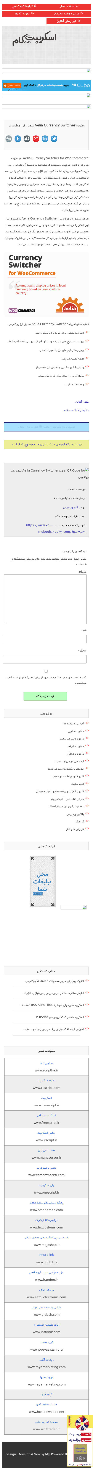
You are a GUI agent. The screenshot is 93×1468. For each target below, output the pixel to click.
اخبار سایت (77, 784)
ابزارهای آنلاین (66, 20)
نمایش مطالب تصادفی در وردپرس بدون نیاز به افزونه (54, 993)
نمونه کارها (22, 13)
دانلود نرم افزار (75, 754)
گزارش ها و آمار (75, 829)
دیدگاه (83, 572)
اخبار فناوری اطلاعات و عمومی (68, 776)
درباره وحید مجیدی (66, 13)
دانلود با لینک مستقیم (76, 410)
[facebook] (17, 138)
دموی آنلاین (82, 402)
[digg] (8, 138)
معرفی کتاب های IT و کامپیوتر (67, 799)
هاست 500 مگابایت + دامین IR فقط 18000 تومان (46, 427)
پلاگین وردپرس (71, 507)
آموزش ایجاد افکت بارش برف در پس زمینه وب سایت (54, 1029)
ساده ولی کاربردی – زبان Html (66, 806)
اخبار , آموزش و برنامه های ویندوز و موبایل (60, 791)
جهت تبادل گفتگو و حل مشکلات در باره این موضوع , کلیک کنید (47, 444)
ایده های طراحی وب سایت (69, 761)
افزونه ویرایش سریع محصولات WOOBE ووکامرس (55, 981)
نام (84, 630)
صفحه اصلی (66, 6)
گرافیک (79, 821)
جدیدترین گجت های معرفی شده (66, 769)
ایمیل (82, 650)
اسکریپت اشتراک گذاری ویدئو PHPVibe (60, 1017)
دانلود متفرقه (76, 746)
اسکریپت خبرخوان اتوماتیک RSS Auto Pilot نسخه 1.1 (51, 1005)
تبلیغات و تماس (22, 6)
